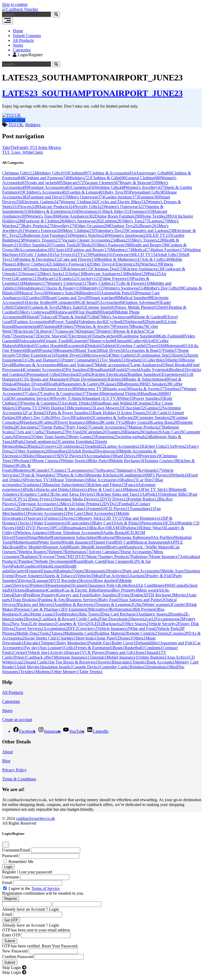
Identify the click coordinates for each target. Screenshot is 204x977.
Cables (49, 422)
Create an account (17, 719)
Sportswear (26, 336)
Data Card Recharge (119, 614)
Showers (138, 619)
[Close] (5, 845)
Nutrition (102, 254)
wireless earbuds (134, 436)
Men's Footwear (113, 245)
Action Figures (135, 412)
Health (54, 384)
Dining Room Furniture (118, 216)
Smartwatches (107, 336)
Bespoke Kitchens (104, 475)
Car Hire (146, 480)
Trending (173, 388)
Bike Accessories (104, 480)
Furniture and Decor (48, 197)
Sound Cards (37, 662)
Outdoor (152, 432)
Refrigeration (122, 609)
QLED (96, 623)
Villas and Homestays (142, 518)
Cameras (28, 278)
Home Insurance (165, 556)
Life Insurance (43, 623)
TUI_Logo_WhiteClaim (22, 152)
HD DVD (77, 556)
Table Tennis (91, 671)
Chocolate (134, 408)
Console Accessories (109, 427)
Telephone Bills (175, 494)
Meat (98, 575)
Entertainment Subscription (75, 537)
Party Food (78, 427)
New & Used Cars (107, 489)
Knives (87, 580)
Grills (69, 647)
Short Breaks (178, 365)
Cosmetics (83, 187)
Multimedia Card (79, 633)
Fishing (53, 518)
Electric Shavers (53, 336)
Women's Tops (42, 216)
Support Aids (57, 547)
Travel (156, 345)
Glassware (67, 331)
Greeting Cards (133, 345)
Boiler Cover (123, 643)
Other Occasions (93, 225)
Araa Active (178, 657)
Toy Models (113, 360)
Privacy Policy (14, 770)
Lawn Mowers (109, 408)
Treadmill (94, 446)
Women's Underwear (67, 283)
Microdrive (99, 609)
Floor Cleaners (118, 561)
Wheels (180, 475)
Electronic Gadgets (41, 202)
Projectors (149, 456)
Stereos (106, 590)
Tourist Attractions (45, 269)
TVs (84, 254)
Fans (132, 484)
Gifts (95, 317)
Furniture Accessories (49, 187)
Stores (18, 45)
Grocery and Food (74, 595)
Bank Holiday (107, 412)
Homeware (65, 312)
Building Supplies (145, 374)
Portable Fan (100, 643)
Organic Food (57, 341)
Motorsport (176, 345)
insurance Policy (104, 585)
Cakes (33, 393)
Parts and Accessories (143, 571)
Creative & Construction (63, 393)
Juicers (81, 489)
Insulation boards (56, 667)
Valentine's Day (111, 230)
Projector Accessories (47, 513)
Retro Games (82, 436)
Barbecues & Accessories (37, 365)
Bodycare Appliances (105, 273)
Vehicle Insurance (113, 628)
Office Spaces (135, 623)
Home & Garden (151, 317)
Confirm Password (17, 956)
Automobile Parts (118, 293)
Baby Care (105, 523)
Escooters (76, 345)
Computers (67, 302)
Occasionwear (169, 619)
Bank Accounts (161, 662)
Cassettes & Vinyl (73, 623)
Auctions (138, 575)
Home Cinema (48, 460)
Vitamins (51, 326)
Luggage (42, 580)
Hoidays (115, 571)
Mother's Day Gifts (164, 288)
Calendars (96, 432)
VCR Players (94, 652)
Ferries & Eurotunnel (94, 647)
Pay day (32, 647)
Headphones (33, 288)
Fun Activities (116, 575)
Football (128, 504)
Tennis (163, 633)
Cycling (116, 321)
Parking (132, 528)
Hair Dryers (113, 350)
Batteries (24, 470)
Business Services (83, 599)
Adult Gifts (169, 254)
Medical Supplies (135, 297)
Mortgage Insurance (72, 657)
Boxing (33, 619)
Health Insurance (78, 542)
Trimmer (49, 643)
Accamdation (55, 628)
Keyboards (149, 470)
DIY (73, 628)
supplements (29, 326)
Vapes (80, 571)
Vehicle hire (39, 652)
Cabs (25, 614)
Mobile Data (28, 633)
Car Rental (37, 412)
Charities (66, 638)
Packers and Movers (36, 604)
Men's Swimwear (118, 317)
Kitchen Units (155, 446)
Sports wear (118, 388)
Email (7, 882)
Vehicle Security (163, 623)
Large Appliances (148, 365)
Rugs (79, 561)
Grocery (52, 446)
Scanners (81, 585)
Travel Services (29, 628)
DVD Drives (115, 499)
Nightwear (136, 321)
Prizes (20, 657)
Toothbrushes (67, 614)
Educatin (32, 643)
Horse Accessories (137, 551)
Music (93, 556)
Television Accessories (40, 504)
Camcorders (81, 523)
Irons (141, 652)
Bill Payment (146, 609)
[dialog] (102, 903)
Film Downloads (115, 619)
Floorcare (35, 518)
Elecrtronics (81, 336)
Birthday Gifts (52, 173)
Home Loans (43, 614)
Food (120, 369)
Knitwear (108, 537)
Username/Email (16, 850)
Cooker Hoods (51, 345)
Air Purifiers (164, 537)
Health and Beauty (149, 245)
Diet (163, 307)
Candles (55, 590)
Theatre (94, 393)
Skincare (73, 182)
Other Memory (65, 671)
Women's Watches (89, 235)
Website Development (54, 561)
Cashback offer (40, 657)
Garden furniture (121, 197)
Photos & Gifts (72, 475)
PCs (58, 528)
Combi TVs (115, 422)
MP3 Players (159, 475)
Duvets (70, 518)
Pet (28, 595)
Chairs (62, 249)
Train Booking (25, 599)
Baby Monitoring (72, 643)
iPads (21, 441)
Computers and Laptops (151, 230)
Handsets (31, 422)
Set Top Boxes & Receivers (73, 662)
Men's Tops (136, 221)
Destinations (157, 667)
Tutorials (98, 657)
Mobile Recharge (127, 460)
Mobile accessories (113, 365)
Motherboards (26, 542)
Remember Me (20, 861)
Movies (180, 595)
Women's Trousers (43, 240)
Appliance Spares (153, 614)
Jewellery (65, 225)
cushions (34, 484)
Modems (43, 671)
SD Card (125, 542)
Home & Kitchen (131, 331)
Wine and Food (143, 628)
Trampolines (142, 508)
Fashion (84, 417)
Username (10, 877)
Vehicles (85, 575)
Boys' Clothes (35, 264)
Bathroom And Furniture (47, 235)
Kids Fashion (171, 336)
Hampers (56, 432)
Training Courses (160, 460)
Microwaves (97, 355)
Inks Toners (90, 614)
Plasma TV (30, 408)
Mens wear (148, 590)
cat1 (151, 619)
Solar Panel (107, 638)
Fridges (69, 326)
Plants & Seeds (74, 317)
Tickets (19, 590)
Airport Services (60, 388)
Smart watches (104, 297)
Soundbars (60, 451)
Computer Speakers (155, 417)
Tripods (139, 662)
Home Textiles (156, 216)
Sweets (105, 662)
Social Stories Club (41, 638)
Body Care (95, 561)
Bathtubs (65, 571)
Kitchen (116, 379)
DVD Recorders (65, 580)
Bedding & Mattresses (119, 259)
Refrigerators (76, 551)
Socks (26, 523)
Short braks (86, 638)
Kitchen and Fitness (107, 484)
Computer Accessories (45, 369)
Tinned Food (105, 542)
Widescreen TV (91, 388)
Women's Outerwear (124, 206)
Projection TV (39, 480)
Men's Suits (73, 307)
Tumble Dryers (70, 355)
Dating (138, 595)
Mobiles (28, 345)
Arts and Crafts (32, 432)
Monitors (121, 249)
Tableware (44, 508)
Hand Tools (89, 350)
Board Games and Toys (68, 297)
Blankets (134, 432)
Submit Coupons (27, 35)
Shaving (71, 374)
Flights (170, 350)
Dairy (19, 595)
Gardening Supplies (139, 336)
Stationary (127, 470)
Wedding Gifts (110, 187)
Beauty (149, 225)
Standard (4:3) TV (102, 398)
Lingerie (80, 341)
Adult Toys (32, 388)
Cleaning (146, 403)
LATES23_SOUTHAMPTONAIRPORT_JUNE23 (92, 93)
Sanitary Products (115, 556)
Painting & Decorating (39, 259)
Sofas (76, 273)
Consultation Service (33, 398)
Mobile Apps (174, 571)
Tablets (110, 345)
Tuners (22, 537)
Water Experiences (51, 523)
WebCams (176, 585)
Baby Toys (117, 192)
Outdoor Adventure (142, 302)
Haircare (156, 321)
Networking (154, 523)
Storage (31, 273)
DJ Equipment (76, 609)
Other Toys (103, 264)
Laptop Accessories (123, 446)
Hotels (108, 312)
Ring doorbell (107, 580)
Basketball (134, 647)
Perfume (24, 460)
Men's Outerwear (86, 197)
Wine (126, 398)
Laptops (159, 221)
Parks (17, 566)
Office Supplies (36, 245)
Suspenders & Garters (82, 384)
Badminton (37, 590)
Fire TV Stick (156, 489)
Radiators (31, 556)
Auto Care (173, 432)
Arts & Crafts (155, 259)
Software (49, 278)
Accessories (112, 302)
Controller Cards (115, 667)
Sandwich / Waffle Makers (149, 547)
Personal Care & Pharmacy (39, 609)
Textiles (27, 671)
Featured (96, 508)
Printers (106, 331)
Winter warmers (157, 604)
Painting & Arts (53, 599)
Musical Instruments (152, 542)
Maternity (93, 288)
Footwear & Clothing (45, 221)
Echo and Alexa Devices (74, 494)
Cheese (100, 547)
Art (152, 341)
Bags (124, 240)
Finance (49, 571)
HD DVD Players (36, 528)
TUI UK (15, 125)
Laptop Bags (164, 422)
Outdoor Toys (125, 225)
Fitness (123, 341)
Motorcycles (102, 341)
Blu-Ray (100, 528)
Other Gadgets (124, 355)
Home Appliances (76, 216)
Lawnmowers (82, 470)
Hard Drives (126, 456)
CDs (172, 523)
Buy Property (125, 590)
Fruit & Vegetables (40, 475)
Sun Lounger (52, 647)
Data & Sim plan (71, 508)
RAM (116, 528)
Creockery (87, 628)
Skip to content (14, 4)
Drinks (94, 345)
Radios (129, 480)
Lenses (58, 566)
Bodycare (117, 547)
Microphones (81, 408)
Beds (89, 245)
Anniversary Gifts (154, 173)
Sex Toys (64, 417)
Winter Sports (76, 460)
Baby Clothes (102, 283)
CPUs (22, 499)
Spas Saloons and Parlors (142, 599)
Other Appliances (32, 451)
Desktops (88, 331)
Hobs (31, 456)
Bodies (178, 369)
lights (175, 360)
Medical (142, 249)
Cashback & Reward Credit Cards (70, 619)
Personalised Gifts (147, 192)
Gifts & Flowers (134, 283)
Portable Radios (143, 499)
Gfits (138, 604)
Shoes (33, 317)
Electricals (26, 331)
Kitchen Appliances (143, 269)
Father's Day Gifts (36, 417)
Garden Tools (67, 245)
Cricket (20, 652)
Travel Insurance (73, 422)
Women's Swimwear (124, 288)
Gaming (154, 408)
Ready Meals (81, 547)
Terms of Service (45, 888)
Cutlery (139, 341)
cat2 (20, 662)
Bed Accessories (101, 513)
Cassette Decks (86, 667)
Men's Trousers (148, 240)
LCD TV (146, 254)
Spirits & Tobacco (61, 575)
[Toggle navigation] (7, 20)
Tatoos (57, 633)
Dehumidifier (147, 643)
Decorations (90, 211)
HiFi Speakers (157, 384)
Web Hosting (55, 408)
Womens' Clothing (79, 202)
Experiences (174, 374)
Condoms (153, 647)
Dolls (31, 489)
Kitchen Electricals (110, 374)
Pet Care (76, 513)
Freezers (123, 326)
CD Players (118, 508)
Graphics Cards (37, 494)
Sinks (46, 566)
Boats (119, 647)
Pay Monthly (33, 547)
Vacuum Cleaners (102, 182)
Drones (125, 638)
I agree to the (34, 888)
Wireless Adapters (34, 532)
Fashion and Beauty (91, 249)
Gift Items (89, 302)
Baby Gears (139, 422)
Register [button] (9, 872)
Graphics (31, 566)
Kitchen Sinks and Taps (119, 494)
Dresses (24, 436)
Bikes (96, 422)
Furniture (149, 197)
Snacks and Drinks (56, 489)
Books (140, 326)
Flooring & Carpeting (41, 403)
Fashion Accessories (34, 321)
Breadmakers (77, 528)
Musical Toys (33, 293)
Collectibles (157, 360)
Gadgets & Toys (45, 307)
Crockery (89, 278)
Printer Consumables (81, 360)
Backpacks (113, 623)
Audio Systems (155, 369)
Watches (151, 264)
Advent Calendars (104, 551)
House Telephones (70, 480)
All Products (23, 40)
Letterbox (128, 585)
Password (10, 855)
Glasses (111, 384)
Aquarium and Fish (177, 643)
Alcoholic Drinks (78, 403)
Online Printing (89, 504)
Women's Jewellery (144, 187)
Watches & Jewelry (96, 326)
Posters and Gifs (121, 652)
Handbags (151, 393)
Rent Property (45, 595)
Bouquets (67, 350)
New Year (20, 623)
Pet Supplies (78, 369)
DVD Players (72, 456)
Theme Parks (54, 427)
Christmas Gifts (19, 173)
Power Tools (65, 321)
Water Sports (51, 542)
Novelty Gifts (89, 206)
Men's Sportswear (84, 221)
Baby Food (109, 599)
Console (43, 470)
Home (18, 31)
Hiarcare (73, 652)
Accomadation (100, 456)
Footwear (124, 254)
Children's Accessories (46, 192)
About (7, 752)
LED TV (161, 235)
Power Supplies (148, 398)
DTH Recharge (159, 595)
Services (22, 585)
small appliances (43, 441)
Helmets (57, 551)
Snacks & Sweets (147, 388)
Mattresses (35, 283)
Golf (86, 374)
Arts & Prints (129, 523)
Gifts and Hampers (44, 360)
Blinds (35, 446)
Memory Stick (92, 518)
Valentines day (92, 321)
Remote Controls (141, 633)
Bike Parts (100, 460)
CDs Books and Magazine (46, 379)
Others (139, 638)
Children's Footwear (70, 264)
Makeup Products (145, 427)
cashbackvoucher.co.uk (35, 818)
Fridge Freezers (116, 278)
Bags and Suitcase (77, 365)
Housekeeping (59, 585)
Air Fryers (66, 254)
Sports (180, 355)
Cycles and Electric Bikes (122, 202)
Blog (6, 761)
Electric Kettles (41, 302)
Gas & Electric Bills (81, 590)
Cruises (60, 470)
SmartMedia (40, 537)
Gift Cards (161, 412)
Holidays (32, 125)
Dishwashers (31, 341)
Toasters (116, 432)
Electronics (128, 264)
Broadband (102, 369)
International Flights (122, 393)
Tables (22, 307)
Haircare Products (56, 206)
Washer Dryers (32, 384)
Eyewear (48, 556)
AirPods (151, 494)
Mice (67, 504)
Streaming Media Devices (78, 499)
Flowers (28, 206)
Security (19, 571)
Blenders (90, 293)
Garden (36, 297)
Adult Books (84, 451)
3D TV (114, 518)
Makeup (134, 489)
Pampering (107, 436)
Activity (57, 652)
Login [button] (54, 909)
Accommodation (36, 249)
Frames (34, 571)
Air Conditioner (152, 585)
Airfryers (179, 446)
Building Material (110, 633)
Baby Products (38, 225)
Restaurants (96, 571)
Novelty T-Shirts (69, 398)
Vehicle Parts (169, 628)
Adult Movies (28, 667)
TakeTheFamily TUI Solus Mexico (31, 147)
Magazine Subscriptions (66, 484)
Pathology (140, 556)
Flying (125, 595)
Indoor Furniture (169, 249)
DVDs (111, 504)
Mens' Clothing (79, 230)
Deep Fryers (41, 499)
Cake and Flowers (79, 259)
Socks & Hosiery (64, 288)
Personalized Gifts (44, 374)
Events (26, 508)
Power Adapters (30, 575)
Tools (45, 633)
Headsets (135, 360)
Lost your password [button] (35, 872)
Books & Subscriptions (146, 379)
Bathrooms (131, 384)
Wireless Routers (33, 551)
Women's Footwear (43, 230)
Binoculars (122, 662)
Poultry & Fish (160, 575)
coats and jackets (45, 182)
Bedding (137, 273)
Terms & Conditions (19, 779)
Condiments (134, 475)
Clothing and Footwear (47, 178)
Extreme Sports (100, 307)
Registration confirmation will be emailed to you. (43, 893)
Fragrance (141, 211)
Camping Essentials (77, 441)
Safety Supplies (105, 595)
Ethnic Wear (153, 528)
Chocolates (29, 427)
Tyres (133, 369)
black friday (117, 211)
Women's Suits (63, 293)
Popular (48, 350)
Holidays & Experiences (53, 211)
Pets (154, 273)
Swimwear (108, 451)
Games (69, 278)
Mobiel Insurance (122, 657)
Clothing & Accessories (113, 173)
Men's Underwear (37, 312)
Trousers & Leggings (114, 604)
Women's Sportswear (129, 235)
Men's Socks (55, 273)
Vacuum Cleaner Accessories (89, 240)
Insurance (48, 456)
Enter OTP (11, 935)
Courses (178, 633)
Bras (33, 350)
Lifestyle (46, 331)
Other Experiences (38, 355)
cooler (19, 619)
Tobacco (50, 317)
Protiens (38, 585)
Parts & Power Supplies (71, 412)
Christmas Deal (108, 269)
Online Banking (152, 657)
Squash (153, 652)
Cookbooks (72, 446)
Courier (179, 604)
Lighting (112, 221)
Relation (138, 667)
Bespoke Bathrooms (135, 537)
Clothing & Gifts (108, 178)
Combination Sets (156, 355)
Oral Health (89, 312)
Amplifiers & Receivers (75, 604)
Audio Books (115, 532)
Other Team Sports (51, 436)
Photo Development (89, 379)
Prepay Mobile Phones (136, 307)
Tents (62, 556)
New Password (15, 951)
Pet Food (76, 432)
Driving (26, 580)
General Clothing (143, 178)
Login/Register (29, 54)
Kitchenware (78, 269)
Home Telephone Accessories (77, 532)
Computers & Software (115, 417)
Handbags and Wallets (115, 403)
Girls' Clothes (39, 254)
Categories (22, 50)
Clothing (79, 173)
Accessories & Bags (144, 350)
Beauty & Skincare (139, 182)
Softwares (106, 470)
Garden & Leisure (86, 192)
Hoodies (177, 614)
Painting (27, 561)
